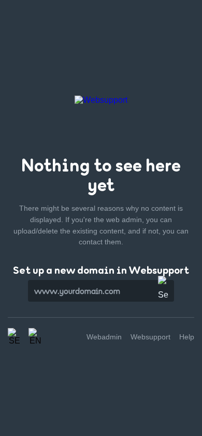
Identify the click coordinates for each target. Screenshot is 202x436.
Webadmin (104, 337)
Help (186, 337)
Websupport (150, 337)
